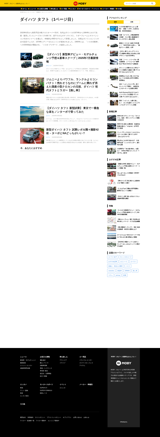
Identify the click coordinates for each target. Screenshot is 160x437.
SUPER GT (43, 388)
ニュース (33, 9)
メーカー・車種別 (108, 9)
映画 (21, 388)
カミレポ (62, 388)
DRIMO (127, 270)
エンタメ (73, 9)
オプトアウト (67, 417)
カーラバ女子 (112, 257)
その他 (119, 9)
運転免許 (43, 360)
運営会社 (23, 417)
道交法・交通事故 (45, 373)
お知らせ (86, 417)
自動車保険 (43, 365)
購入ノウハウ (44, 363)
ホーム (25, 9)
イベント (96, 9)
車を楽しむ (54, 9)
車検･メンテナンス (46, 368)
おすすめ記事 (112, 261)
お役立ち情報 (43, 9)
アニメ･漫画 (24, 390)
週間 (115, 22)
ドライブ (62, 363)
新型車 (119, 270)
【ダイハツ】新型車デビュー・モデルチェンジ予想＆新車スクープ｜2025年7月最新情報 (72, 58)
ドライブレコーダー (85, 360)
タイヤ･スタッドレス (86, 363)
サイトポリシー (40, 417)
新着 (124, 275)
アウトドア (63, 360)
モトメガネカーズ (125, 257)
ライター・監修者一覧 (27, 420)
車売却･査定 (44, 371)
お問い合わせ (77, 417)
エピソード (123, 261)
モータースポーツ (84, 9)
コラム (110, 275)
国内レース (43, 393)
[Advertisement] (59, 177)
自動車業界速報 (25, 368)
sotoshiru (111, 270)
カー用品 (64, 9)
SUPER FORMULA (46, 390)
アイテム (82, 365)
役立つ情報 (43, 376)
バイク (128, 266)
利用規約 (30, 417)
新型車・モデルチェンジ (28, 360)
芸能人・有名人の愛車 (115, 266)
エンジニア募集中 (53, 420)
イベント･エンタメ (26, 365)
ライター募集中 (41, 420)
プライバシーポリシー (54, 417)
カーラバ (133, 261)
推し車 (135, 270)
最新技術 (23, 363)
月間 (131, 22)
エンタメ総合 (24, 396)
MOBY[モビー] (24, 12)
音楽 (21, 393)
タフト (48, 94)
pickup (118, 275)
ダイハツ (44, 12)
